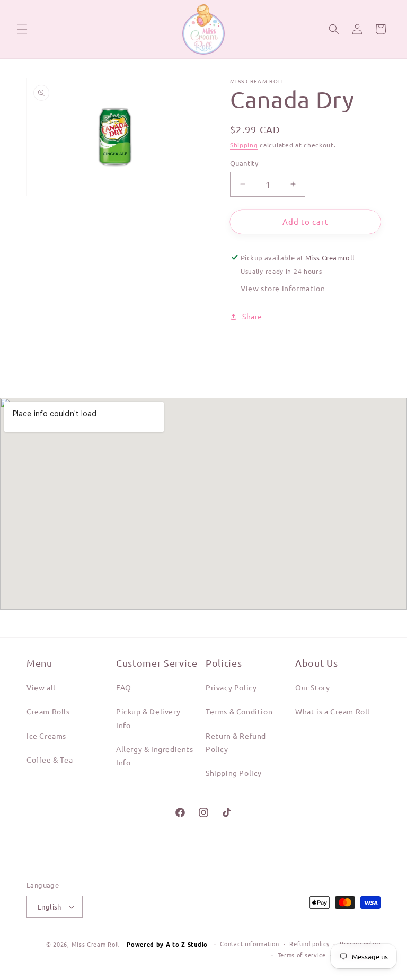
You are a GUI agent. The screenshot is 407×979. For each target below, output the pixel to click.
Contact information (249, 943)
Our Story (312, 687)
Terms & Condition (239, 711)
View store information (283, 288)
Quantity (244, 163)
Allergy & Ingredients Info (154, 755)
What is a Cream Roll (332, 711)
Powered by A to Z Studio (168, 944)
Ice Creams (46, 735)
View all (41, 687)
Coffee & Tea (49, 759)
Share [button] (252, 316)
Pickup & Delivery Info (148, 717)
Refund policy (309, 943)
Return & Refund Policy (236, 742)
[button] (22, 29)
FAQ (123, 687)
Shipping (244, 145)
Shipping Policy (234, 772)
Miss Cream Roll (96, 944)
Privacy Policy (231, 687)
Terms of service (302, 954)
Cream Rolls (48, 711)
